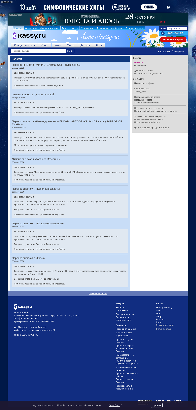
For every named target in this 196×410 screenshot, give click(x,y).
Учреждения (87, 28)
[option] (98, 19)
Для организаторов (49, 28)
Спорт (44, 45)
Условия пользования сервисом (150, 116)
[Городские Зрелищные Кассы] (27, 36)
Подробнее (114, 405)
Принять (157, 405)
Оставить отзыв (163, 329)
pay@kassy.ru (20, 327)
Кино (58, 45)
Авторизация (164, 51)
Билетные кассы (70, 28)
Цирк (99, 45)
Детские (85, 45)
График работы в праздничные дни (151, 127)
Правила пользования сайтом (149, 119)
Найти (70, 50)
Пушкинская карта (165, 325)
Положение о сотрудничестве (148, 73)
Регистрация (178, 51)
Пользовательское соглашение (149, 108)
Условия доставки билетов (147, 102)
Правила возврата (134, 28)
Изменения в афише (173, 39)
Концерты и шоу (24, 45)
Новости (18, 28)
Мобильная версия (98, 293)
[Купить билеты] (23, 306)
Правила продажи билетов (109, 28)
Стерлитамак (174, 28)
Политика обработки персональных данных (155, 111)
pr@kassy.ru (20, 330)
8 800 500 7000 (175, 33)
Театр (70, 45)
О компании (31, 28)
